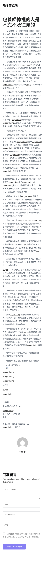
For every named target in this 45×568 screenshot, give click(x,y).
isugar (28, 84)
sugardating (25, 65)
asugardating (8, 123)
